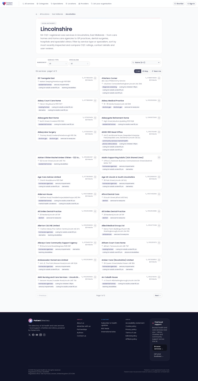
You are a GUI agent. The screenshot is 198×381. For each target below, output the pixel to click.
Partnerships (82, 329)
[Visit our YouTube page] (37, 335)
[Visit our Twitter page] (29, 335)
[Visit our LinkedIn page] (40, 335)
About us (80, 323)
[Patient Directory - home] (10, 3)
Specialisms (58, 4)
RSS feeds (105, 328)
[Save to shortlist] (95, 78)
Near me (157, 71)
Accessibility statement (135, 323)
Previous (42, 295)
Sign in (192, 4)
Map (146, 71)
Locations (72, 4)
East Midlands (57, 14)
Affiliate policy (131, 339)
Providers (85, 4)
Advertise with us (84, 326)
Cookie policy (131, 326)
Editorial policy (131, 336)
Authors (80, 332)
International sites (108, 332)
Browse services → (158, 347)
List (138, 71)
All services (29, 4)
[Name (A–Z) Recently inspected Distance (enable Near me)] (146, 62)
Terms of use (131, 332)
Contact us (81, 336)
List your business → (159, 355)
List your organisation (102, 4)
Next (157, 295)
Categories (43, 4)
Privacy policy (131, 329)
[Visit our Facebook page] (33, 335)
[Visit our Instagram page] (44, 335)
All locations (44, 14)
